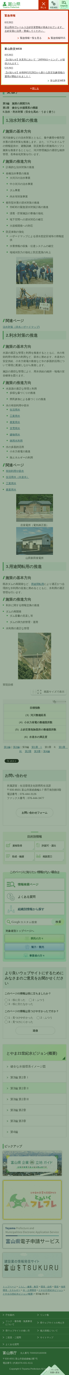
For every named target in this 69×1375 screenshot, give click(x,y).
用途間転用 (37, 584)
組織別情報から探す (31, 909)
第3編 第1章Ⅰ (19, 1077)
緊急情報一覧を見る (31, 38)
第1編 (7, 747)
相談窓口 (47, 856)
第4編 (46, 751)
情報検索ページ (28, 884)
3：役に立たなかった (20, 1003)
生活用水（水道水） (17, 477)
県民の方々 (37, 938)
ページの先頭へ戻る (52, 1369)
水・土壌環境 (29, 1290)
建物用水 (15, 434)
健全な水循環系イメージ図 (28, 1066)
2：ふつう (39, 999)
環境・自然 (46, 1286)
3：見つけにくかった (20, 1021)
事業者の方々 (37, 955)
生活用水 (15, 409)
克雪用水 (15, 428)
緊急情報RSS (58, 38)
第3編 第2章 (18, 1110)
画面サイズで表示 (54, 691)
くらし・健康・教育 (28, 1286)
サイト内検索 (8, 922)
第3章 (37, 751)
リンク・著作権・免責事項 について (19, 1323)
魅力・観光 (37, 946)
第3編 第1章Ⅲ (19, 1099)
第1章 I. (36, 747)
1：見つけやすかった (20, 1017)
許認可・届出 (49, 845)
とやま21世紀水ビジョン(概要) (31, 1053)
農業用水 (15, 422)
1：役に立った (16, 999)
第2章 (28, 751)
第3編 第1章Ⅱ (19, 1088)
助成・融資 (18, 856)
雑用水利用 (16, 440)
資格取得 (17, 845)
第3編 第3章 (18, 1121)
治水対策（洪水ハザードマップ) (21, 326)
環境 (56, 1286)
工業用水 (15, 415)
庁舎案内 (10, 1315)
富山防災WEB (57, 80)
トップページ (9, 1286)
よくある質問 (27, 896)
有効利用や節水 (15, 470)
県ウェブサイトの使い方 (18, 1330)
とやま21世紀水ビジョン (50, 1290)
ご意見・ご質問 (13, 1337)
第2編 (16, 747)
